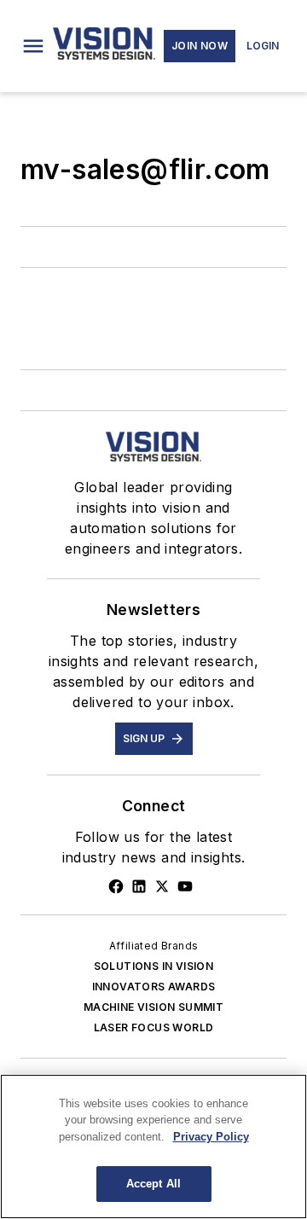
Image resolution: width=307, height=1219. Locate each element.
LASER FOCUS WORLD (154, 1027)
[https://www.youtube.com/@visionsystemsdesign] (185, 886)
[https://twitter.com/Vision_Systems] (162, 886)
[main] (153, 1146)
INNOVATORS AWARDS (154, 986)
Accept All (153, 1183)
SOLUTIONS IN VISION (154, 966)
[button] (33, 46)
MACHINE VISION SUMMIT (153, 1007)
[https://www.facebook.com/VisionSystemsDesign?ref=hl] (116, 886)
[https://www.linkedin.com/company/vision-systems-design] (139, 886)
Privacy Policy (211, 1136)
